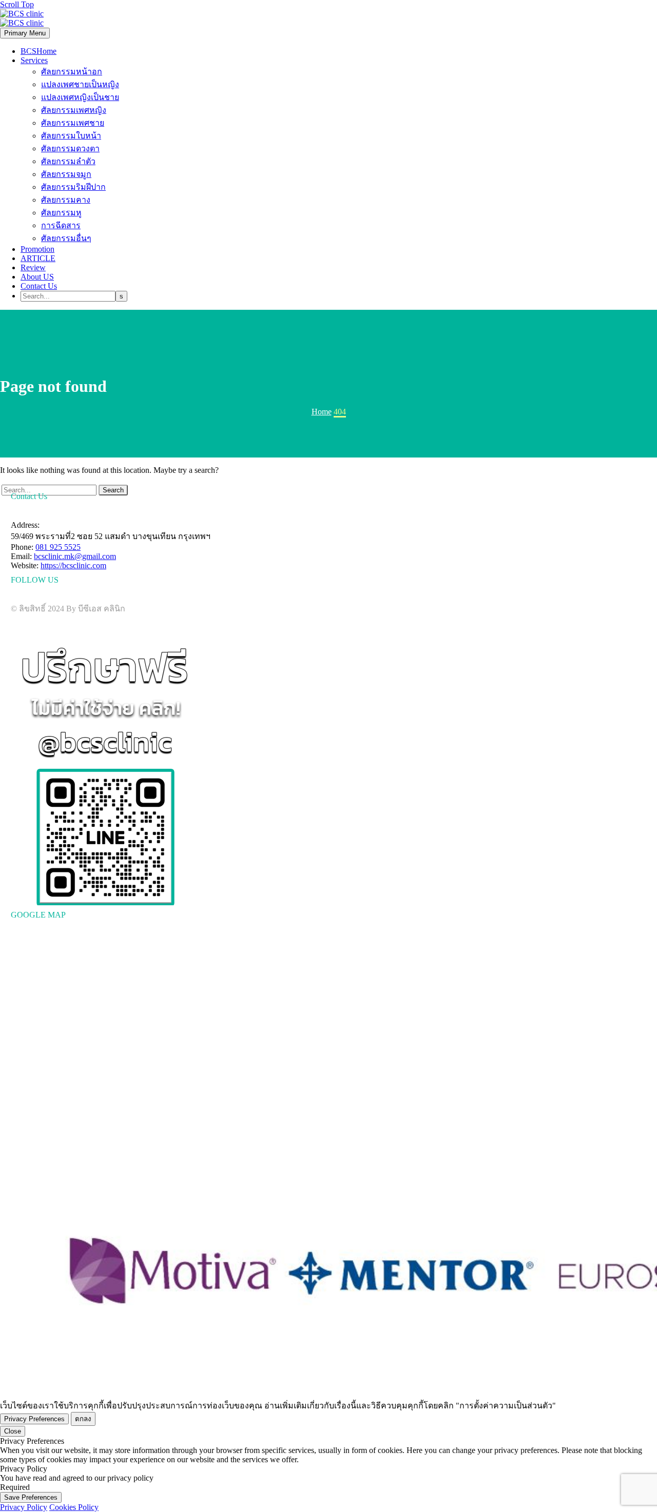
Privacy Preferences (34, 1419)
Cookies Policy (74, 1507)
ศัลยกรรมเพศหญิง (73, 110)
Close (12, 1431)
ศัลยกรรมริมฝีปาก (73, 187)
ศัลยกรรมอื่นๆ (66, 238)
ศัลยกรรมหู (61, 212)
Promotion (37, 249)
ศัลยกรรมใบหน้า (71, 135)
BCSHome (38, 51)
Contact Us (39, 286)
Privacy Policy (23, 1507)
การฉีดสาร (61, 225)
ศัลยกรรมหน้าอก (71, 71)
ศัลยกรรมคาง (65, 199)
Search (113, 490)
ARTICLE (38, 258)
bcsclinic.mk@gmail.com (75, 556)
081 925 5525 (58, 547)
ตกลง (83, 1419)
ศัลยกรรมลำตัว (68, 161)
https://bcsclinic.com (73, 565)
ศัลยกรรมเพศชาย (72, 122)
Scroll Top (17, 4)
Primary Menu (25, 33)
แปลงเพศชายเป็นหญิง (80, 84)
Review (33, 267)
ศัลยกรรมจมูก (66, 174)
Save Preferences (30, 1497)
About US (37, 276)
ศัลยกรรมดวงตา (70, 148)
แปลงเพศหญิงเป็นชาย (80, 97)
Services (34, 60)
